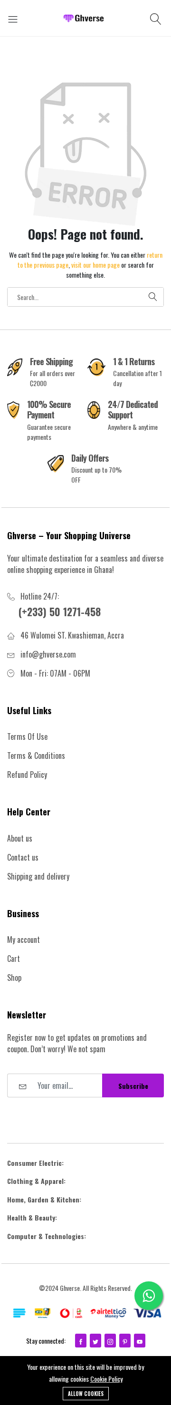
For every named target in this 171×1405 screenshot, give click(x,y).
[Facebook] (80, 1340)
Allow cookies (86, 1393)
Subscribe (133, 1086)
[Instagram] (110, 1340)
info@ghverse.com (48, 654)
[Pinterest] (125, 1340)
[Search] (157, 18)
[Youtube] (139, 1340)
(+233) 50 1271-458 (60, 611)
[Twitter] (95, 1340)
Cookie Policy (106, 1379)
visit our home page (95, 265)
